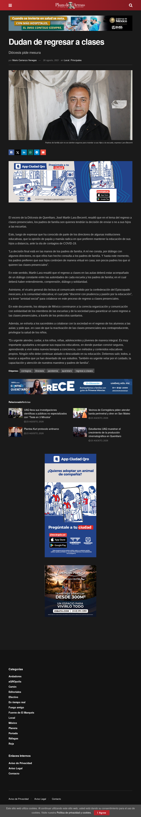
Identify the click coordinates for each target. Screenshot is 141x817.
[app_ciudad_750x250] (70, 181)
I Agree (101, 812)
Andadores (15, 676)
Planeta (13, 728)
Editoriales (15, 692)
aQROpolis (15, 681)
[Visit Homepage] (70, 5)
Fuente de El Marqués (21, 712)
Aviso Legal (16, 768)
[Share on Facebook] (11, 152)
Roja (11, 743)
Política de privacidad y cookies (74, 812)
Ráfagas (13, 738)
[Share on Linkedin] (24, 152)
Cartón (13, 686)
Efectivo (13, 697)
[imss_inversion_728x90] (70, 22)
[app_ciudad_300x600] (70, 505)
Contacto (14, 773)
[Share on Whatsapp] (30, 152)
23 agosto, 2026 (35, 421)
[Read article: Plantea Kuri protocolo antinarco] (15, 432)
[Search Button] (130, 5)
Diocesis (39, 370)
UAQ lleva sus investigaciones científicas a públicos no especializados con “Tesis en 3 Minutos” (45, 413)
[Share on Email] (43, 152)
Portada (13, 733)
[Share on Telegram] (37, 152)
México (13, 723)
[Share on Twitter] (17, 152)
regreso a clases (84, 370)
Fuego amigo (16, 707)
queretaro (67, 370)
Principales (76, 60)
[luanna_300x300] (70, 590)
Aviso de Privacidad (20, 763)
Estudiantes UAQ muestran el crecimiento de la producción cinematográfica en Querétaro (105, 432)
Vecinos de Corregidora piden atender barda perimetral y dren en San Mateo (109, 411)
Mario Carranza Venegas (24, 60)
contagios (26, 370)
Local (66, 60)
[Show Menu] (10, 5)
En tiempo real (17, 702)
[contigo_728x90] (70, 386)
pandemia (53, 370)
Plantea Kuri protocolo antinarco (41, 428)
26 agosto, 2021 (51, 60)
